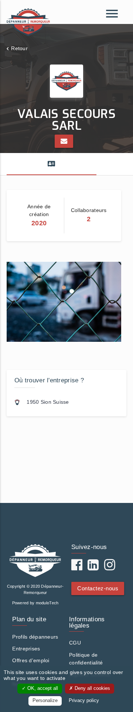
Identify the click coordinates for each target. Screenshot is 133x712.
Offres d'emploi (30, 660)
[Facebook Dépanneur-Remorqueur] (76, 567)
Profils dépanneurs (35, 637)
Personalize (45, 700)
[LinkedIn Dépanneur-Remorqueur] (93, 567)
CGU (75, 643)
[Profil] (51, 164)
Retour (19, 48)
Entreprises (26, 649)
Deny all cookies (91, 688)
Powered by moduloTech (35, 603)
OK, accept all (42, 688)
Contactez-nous (97, 588)
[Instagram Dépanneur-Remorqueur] (109, 567)
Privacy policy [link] (84, 700)
